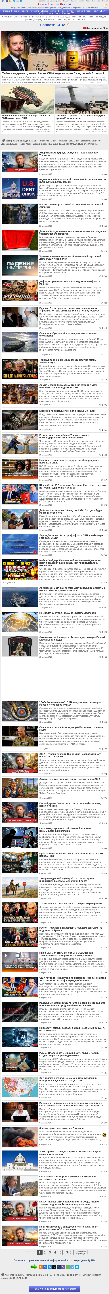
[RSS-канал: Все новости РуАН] (106, 6)
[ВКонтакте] (45, 1267)
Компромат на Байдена (18, 141)
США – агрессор (40, 141)
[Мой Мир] (50, 1267)
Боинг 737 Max (87, 144)
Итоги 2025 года (61, 17)
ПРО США (72, 144)
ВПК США (22, 1278)
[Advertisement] (54, 679)
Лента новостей (48, 11)
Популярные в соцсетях (74, 19)
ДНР (96, 11)
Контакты (105, 1)
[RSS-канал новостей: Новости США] (67, 24)
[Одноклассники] (41, 1267)
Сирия (50, 13)
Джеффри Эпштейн (91, 141)
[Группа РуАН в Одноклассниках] (10, 1)
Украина (79, 11)
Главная (6, 11)
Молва (81, 1)
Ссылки (66, 1)
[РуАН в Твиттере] (14, 1)
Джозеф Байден (9, 144)
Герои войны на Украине (82, 17)
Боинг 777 (21, 1275)
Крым (88, 11)
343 (68, 1252)
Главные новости (20, 11)
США (42, 13)
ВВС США (74, 141)
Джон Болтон (74, 1275)
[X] (54, 1267)
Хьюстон (9, 1275)
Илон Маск (25, 144)
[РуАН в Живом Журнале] (17, 1)
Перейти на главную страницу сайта (54, 1288)
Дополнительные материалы (50, 1)
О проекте (96, 1)
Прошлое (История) (33, 19)
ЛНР (102, 11)
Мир (57, 13)
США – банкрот (59, 141)
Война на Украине (22, 17)
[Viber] (63, 1267)
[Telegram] (72, 1267)
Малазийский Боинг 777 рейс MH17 (46, 1275)
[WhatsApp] (68, 1267)
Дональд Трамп (57, 144)
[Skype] (77, 1267)
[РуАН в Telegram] (21, 1)
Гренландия (100, 17)
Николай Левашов (52, 19)
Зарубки (74, 1)
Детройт (87, 1275)
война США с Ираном (42, 17)
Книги (88, 1)
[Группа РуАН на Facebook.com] (7, 1)
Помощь (66, 13)
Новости (35, 11)
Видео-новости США (97, 28)
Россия (61, 11)
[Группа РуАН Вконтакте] (3, 1)
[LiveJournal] (59, 1267)
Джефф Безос (40, 144)
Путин (70, 11)
